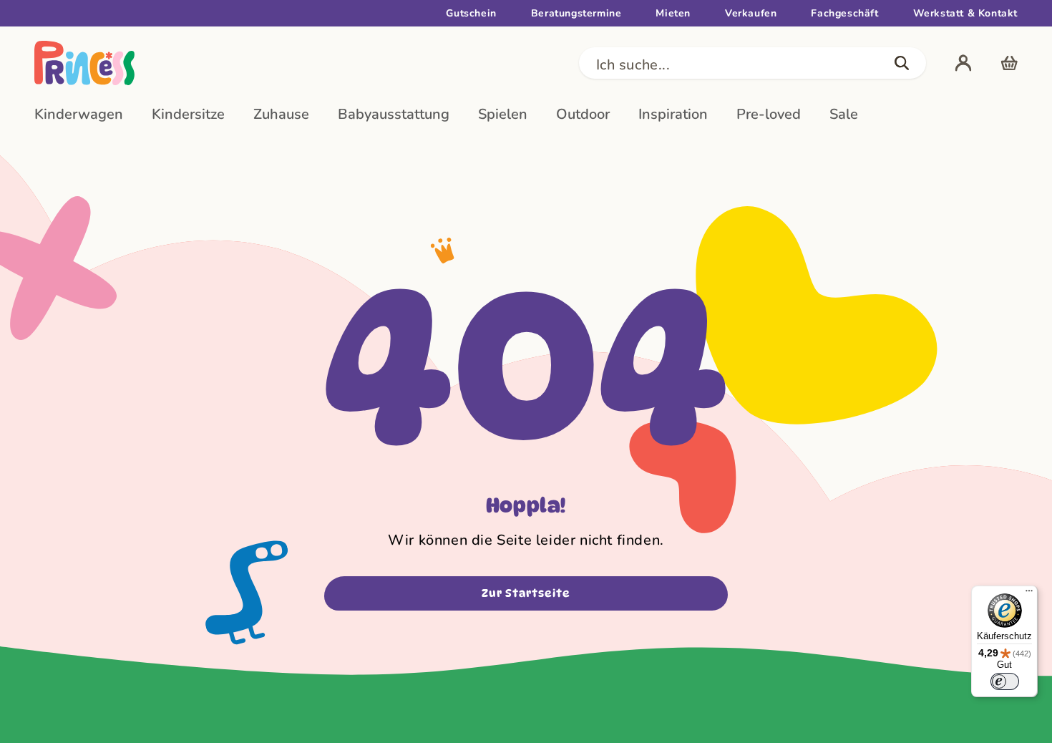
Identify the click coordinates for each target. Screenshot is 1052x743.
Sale (843, 114)
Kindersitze (188, 114)
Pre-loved (768, 114)
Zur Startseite (526, 593)
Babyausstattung (393, 114)
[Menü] (1029, 594)
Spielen (502, 114)
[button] (753, 63)
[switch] (1004, 681)
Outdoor (583, 114)
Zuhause (281, 114)
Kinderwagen (78, 114)
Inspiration (673, 114)
